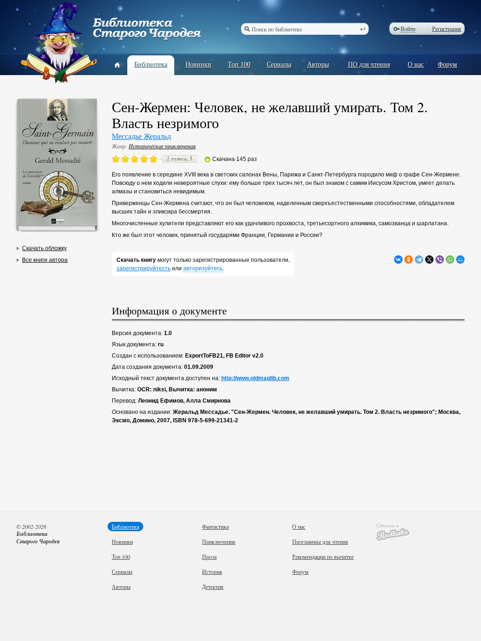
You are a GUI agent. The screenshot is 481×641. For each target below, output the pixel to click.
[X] (429, 259)
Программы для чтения (320, 541)
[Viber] (439, 259)
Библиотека (150, 64)
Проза (209, 556)
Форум (447, 64)
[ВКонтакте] (398, 259)
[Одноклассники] (408, 259)
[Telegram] (419, 259)
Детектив (213, 586)
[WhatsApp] (450, 259)
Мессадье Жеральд (141, 136)
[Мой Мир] (460, 259)
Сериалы (279, 64)
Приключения (218, 541)
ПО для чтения (369, 64)
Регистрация (446, 28)
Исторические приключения (162, 146)
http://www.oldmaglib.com (255, 378)
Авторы (318, 64)
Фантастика (215, 526)
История (212, 571)
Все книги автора (45, 260)
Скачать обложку (44, 248)
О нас (416, 64)
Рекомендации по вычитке (323, 556)
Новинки (198, 64)
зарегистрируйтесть (143, 268)
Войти (408, 28)
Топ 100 (239, 64)
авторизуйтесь (203, 268)
